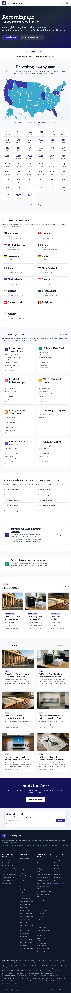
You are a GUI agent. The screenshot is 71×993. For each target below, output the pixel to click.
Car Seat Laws (23, 864)
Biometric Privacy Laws (34, 963)
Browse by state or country (31, 37)
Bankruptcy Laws (43, 399)
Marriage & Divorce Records (12, 459)
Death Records (9, 456)
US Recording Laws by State (12, 355)
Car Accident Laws (10, 417)
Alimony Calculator (42, 866)
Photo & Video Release (43, 930)
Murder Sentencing (44, 448)
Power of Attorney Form (43, 922)
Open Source (6, 981)
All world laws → (63, 221)
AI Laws (46, 968)
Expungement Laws (44, 454)
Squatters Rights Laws (26, 896)
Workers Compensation (45, 391)
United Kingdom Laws (46, 973)
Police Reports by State (11, 451)
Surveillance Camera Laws (12, 360)
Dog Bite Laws (42, 976)
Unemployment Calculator (44, 908)
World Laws (57, 878)
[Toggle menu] (67, 3)
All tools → (65, 481)
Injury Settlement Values (26, 948)
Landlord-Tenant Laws (45, 415)
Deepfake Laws (43, 365)
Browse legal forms (35, 799)
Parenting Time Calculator (44, 884)
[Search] (62, 3)
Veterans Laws (63, 965)
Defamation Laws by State (46, 446)
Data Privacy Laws (44, 352)
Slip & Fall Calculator (42, 881)
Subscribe (60, 821)
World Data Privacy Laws (9, 875)
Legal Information (59, 863)
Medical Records (61, 978)
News (55, 881)
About (38, 990)
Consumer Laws (6, 963)
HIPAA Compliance (44, 360)
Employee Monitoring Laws (9, 978)
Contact (66, 990)
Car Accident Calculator (43, 875)
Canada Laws (57, 875)
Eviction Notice (41, 863)
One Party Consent (7, 863)
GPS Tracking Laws (35, 978)
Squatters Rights (43, 417)
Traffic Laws (53, 965)
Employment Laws (57, 970)
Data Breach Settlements (46, 355)
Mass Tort (52, 978)
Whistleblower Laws (44, 389)
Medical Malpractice (10, 430)
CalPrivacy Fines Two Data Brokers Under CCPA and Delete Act (35, 620)
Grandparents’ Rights (10, 391)
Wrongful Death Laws (10, 428)
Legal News (5, 960)
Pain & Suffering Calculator (44, 892)
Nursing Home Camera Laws (12, 363)
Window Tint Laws (24, 933)
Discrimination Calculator (44, 911)
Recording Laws (58, 860)
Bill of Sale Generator (43, 860)
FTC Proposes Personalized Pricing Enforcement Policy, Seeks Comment (17, 759)
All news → (65, 586)
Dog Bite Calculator (42, 878)
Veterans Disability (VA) (45, 396)
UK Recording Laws (7, 881)
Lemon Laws (23, 867)
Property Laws (54, 968)
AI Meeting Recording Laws (9, 976)
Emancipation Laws (25, 905)
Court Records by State (11, 448)
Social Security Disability (45, 394)
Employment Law (23, 978)
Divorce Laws (8, 394)
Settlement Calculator (43, 872)
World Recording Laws (8, 872)
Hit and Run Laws (9, 425)
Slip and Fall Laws (24, 922)
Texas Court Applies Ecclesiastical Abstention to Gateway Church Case (57, 623)
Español (40, 51)
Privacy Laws (14, 960)
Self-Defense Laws (44, 456)
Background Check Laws (11, 454)
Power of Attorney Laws (26, 902)
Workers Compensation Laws (35, 968)
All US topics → (64, 335)
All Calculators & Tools (43, 949)
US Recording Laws (7, 860)
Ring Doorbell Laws (10, 368)
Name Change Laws (10, 396)
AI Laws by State (43, 363)
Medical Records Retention (46, 357)
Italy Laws (45, 978)
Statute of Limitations (45, 459)
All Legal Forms (41, 951)
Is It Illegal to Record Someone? (13, 357)
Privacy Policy (58, 990)
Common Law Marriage (26, 913)
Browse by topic (10, 37)
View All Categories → (60, 884)
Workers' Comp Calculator (44, 905)
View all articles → (63, 645)
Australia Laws (58, 872)
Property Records (10, 461)
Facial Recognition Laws (11, 365)
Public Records (58, 869)
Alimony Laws (8, 399)
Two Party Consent (7, 866)
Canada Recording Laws (8, 878)
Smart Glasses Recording (9, 869)
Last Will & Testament (43, 914)
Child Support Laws (10, 386)
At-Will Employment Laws (46, 386)
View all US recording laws (35, 205)
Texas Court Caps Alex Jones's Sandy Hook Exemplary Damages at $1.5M (12, 620)
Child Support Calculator (43, 869)
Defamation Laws (24, 960)
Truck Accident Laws (10, 420)
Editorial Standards (47, 990)
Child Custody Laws (10, 389)
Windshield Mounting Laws (27, 876)
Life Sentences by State (45, 451)
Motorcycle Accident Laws (12, 422)
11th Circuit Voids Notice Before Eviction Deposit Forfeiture (52, 717)
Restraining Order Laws (26, 942)
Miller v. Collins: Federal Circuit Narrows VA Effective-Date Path (52, 759)
